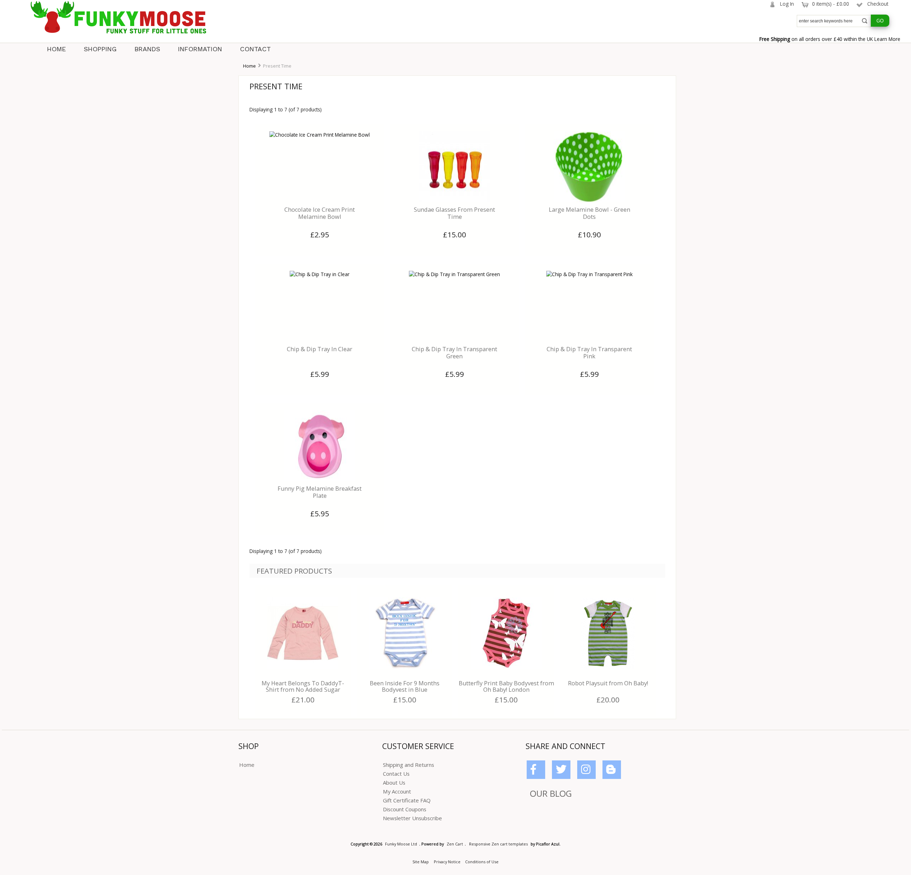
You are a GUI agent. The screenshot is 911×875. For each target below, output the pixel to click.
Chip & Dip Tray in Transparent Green (454, 352)
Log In (787, 3)
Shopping (100, 49)
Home (56, 49)
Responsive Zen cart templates (498, 844)
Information (200, 49)
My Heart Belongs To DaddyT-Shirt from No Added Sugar (303, 686)
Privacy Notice (447, 861)
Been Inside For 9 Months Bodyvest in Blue (404, 686)
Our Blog (551, 793)
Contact (255, 49)
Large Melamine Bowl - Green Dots (589, 213)
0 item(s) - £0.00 (830, 3)
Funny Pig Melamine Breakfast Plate (320, 492)
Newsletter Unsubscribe (412, 818)
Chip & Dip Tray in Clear (319, 349)
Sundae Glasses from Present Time (454, 213)
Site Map (420, 861)
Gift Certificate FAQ (407, 800)
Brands (147, 49)
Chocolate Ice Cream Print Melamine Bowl (319, 213)
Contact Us (396, 773)
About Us (394, 782)
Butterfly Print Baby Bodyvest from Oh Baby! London (506, 686)
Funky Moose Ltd (401, 844)
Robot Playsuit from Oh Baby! (608, 683)
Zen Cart (455, 844)
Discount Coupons (404, 809)
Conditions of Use (482, 861)
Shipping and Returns (408, 764)
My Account (397, 791)
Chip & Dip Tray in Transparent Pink (589, 352)
